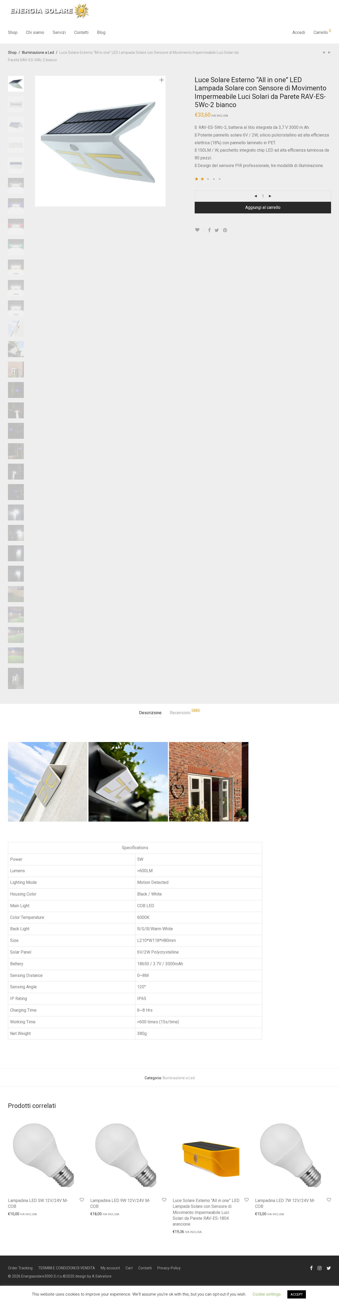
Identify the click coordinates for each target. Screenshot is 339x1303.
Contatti (81, 32)
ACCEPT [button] (297, 1294)
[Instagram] (320, 1267)
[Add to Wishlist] (199, 230)
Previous (38, 141)
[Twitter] (329, 1267)
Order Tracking (20, 1268)
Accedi (298, 32)
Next (162, 141)
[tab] (150, 713)
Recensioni (185, 712)
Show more (15, 1214)
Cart (129, 1268)
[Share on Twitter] (217, 230)
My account (110, 1268)
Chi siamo (35, 32)
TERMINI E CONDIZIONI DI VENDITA (66, 1268)
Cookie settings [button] (267, 1294)
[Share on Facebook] (209, 230)
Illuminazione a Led (38, 52)
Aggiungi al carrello (262, 207)
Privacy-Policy (169, 1268)
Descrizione (150, 712)
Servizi (59, 32)
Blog (101, 32)
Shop (12, 32)
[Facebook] (311, 1267)
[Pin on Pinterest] (225, 230)
